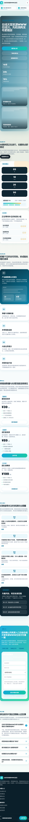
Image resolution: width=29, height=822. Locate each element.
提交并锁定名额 (14, 692)
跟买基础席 (14, 422)
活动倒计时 (3, 791)
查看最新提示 (14, 58)
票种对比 (2, 796)
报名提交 (2, 799)
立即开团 (14, 455)
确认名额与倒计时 (7, 7)
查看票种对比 (5, 156)
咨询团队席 (14, 489)
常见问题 (2, 808)
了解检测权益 (14, 53)
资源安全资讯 (3, 805)
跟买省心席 (14, 48)
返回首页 (2, 810)
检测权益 (2, 794)
